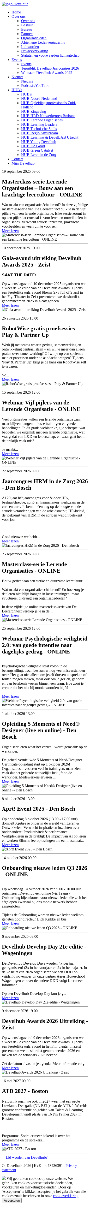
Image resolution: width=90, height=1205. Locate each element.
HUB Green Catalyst (37, 150)
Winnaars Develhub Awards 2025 (46, 73)
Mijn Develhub (23, 163)
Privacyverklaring (34, 51)
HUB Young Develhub (38, 142)
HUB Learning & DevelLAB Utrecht (49, 137)
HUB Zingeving (33, 111)
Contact (17, 159)
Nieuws (17, 77)
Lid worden (30, 47)
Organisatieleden (34, 38)
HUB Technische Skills (39, 129)
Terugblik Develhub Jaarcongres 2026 (50, 68)
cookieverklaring (65, 1196)
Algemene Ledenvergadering (43, 42)
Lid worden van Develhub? (27, 1157)
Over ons (18, 16)
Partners (27, 34)
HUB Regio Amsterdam (39, 133)
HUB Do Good (33, 146)
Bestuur (27, 25)
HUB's (17, 90)
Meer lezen (10, 231)
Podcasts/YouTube (35, 85)
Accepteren (12, 1200)
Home (16, 12)
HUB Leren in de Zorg (38, 155)
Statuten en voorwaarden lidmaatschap (50, 55)
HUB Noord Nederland (39, 98)
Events (17, 60)
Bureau (26, 29)
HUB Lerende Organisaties (42, 120)
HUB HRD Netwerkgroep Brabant (48, 116)
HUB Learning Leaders (39, 124)
